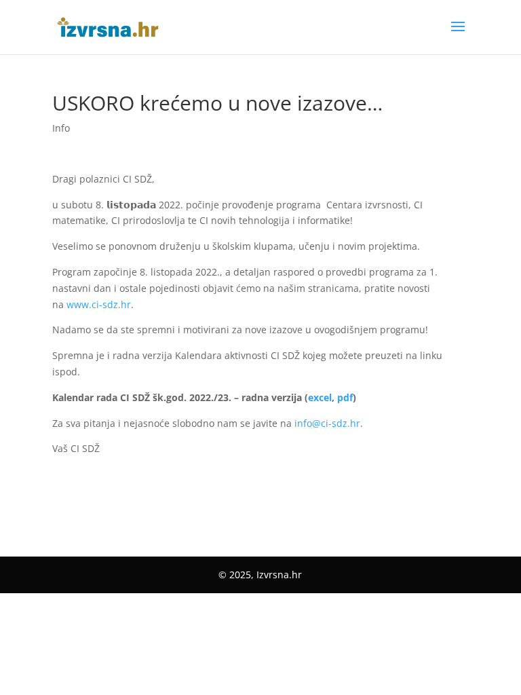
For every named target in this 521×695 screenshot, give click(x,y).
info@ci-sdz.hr (327, 423)
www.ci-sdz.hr (98, 304)
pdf (345, 397)
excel (320, 397)
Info (61, 127)
